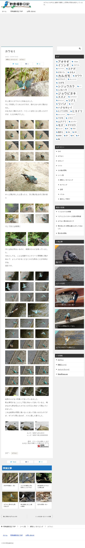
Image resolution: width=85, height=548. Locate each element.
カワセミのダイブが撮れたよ (65, 347)
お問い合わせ (31, 11)
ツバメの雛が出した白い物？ (65, 305)
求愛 (75, 132)
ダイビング (61, 100)
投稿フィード (62, 364)
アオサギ (63, 61)
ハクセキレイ (65, 107)
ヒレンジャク (61, 114)
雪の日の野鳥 (62, 233)
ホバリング (72, 114)
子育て (74, 128)
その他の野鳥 (62, 170)
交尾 (61, 189)
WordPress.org (63, 374)
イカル (76, 61)
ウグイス (76, 65)
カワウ (78, 75)
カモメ (72, 72)
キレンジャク (73, 79)
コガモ (61, 83)
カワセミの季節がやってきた (65, 326)
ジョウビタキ (67, 93)
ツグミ (72, 100)
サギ (59, 151)
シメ (80, 86)
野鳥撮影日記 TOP (17, 11)
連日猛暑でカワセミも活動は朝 (43, 486)
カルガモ (64, 75)
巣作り (60, 132)
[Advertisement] (42, 29)
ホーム (4, 11)
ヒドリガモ (63, 111)
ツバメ (62, 103)
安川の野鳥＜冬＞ (43, 504)
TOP (9, 526)
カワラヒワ (61, 79)
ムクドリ (62, 121)
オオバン (61, 72)
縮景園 (59, 135)
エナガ (72, 68)
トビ (72, 104)
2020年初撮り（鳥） (10, 485)
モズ (60, 125)
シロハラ (62, 90)
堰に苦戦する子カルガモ (10, 516)
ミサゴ (70, 118)
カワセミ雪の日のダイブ (66, 221)
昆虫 (69, 132)
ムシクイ (73, 121)
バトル (62, 194)
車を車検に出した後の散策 (26, 505)
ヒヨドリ (77, 111)
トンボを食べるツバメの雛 (43, 516)
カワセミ (22, 59)
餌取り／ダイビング (11, 59)
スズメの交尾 (60, 283)
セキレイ (61, 161)
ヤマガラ (72, 125)
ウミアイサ (61, 68)
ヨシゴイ (60, 128)
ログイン (61, 360)
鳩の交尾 (59, 262)
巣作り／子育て (65, 199)
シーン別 (61, 175)
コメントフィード (63, 369)
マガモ (60, 118)
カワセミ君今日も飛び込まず (9, 505)
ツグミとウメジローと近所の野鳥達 (69, 216)
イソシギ (63, 65)
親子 (67, 135)
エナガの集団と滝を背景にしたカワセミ (26, 486)
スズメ (62, 96)
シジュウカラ (66, 86)
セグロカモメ (73, 96)
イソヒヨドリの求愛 (64, 211)
